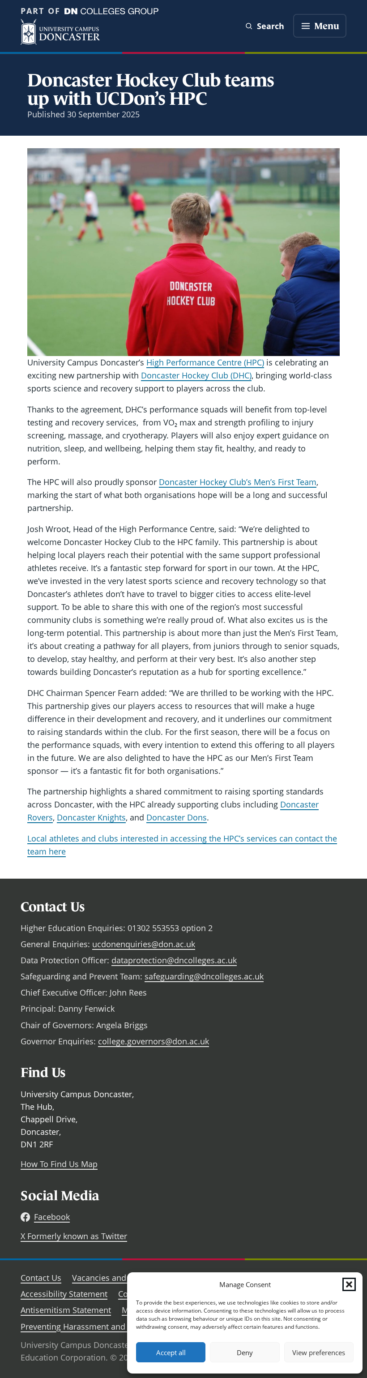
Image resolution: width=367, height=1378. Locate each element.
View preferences (318, 1352)
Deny (245, 1352)
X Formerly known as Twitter (74, 1236)
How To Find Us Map (59, 1164)
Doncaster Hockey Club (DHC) (196, 375)
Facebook (52, 1216)
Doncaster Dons (176, 817)
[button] (349, 1284)
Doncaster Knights (91, 817)
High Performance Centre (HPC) (205, 362)
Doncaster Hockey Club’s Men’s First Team (237, 482)
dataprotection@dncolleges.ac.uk (174, 960)
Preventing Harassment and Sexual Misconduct (109, 1326)
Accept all (171, 1352)
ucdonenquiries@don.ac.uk (143, 944)
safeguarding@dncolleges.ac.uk (204, 976)
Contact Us (41, 1277)
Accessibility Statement (64, 1293)
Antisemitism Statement (66, 1310)
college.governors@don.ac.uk (153, 1041)
